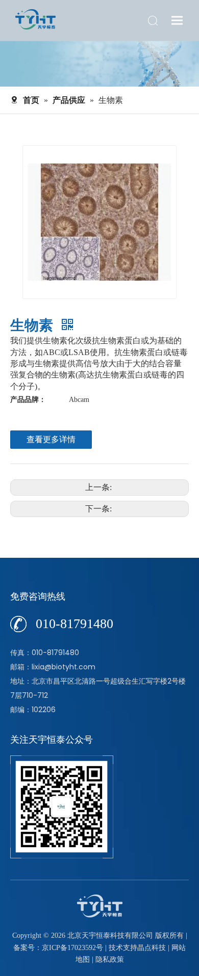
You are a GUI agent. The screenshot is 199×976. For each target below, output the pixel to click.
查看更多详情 (51, 439)
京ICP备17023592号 (72, 948)
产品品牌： (28, 399)
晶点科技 (151, 948)
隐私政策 (109, 959)
